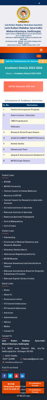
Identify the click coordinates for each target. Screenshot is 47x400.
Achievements (10, 317)
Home (9, 73)
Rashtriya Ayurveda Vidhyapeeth (19, 217)
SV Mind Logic (23, 396)
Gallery (7, 322)
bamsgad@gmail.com (33, 359)
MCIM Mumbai (11, 258)
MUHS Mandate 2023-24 (24, 86)
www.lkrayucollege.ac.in (14, 362)
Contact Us (9, 331)
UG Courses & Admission (15, 303)
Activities (8, 313)
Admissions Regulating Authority (19, 254)
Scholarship (9, 237)
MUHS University (12, 186)
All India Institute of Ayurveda (18, 207)
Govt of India (10, 226)
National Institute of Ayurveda (18, 212)
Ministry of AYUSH (12, 195)
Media (7, 326)
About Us (8, 294)
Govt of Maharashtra (13, 221)
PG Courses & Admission (15, 308)
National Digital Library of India (19, 278)
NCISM (7, 182)
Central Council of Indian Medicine (20, 191)
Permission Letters (13, 299)
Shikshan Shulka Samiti (15, 249)
